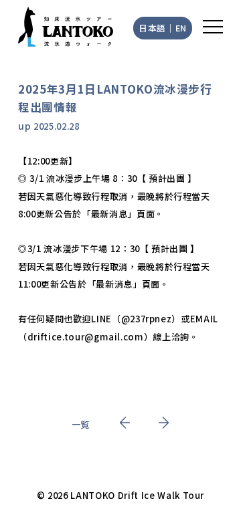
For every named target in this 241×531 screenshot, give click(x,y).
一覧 (81, 424)
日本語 (152, 27)
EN (181, 27)
